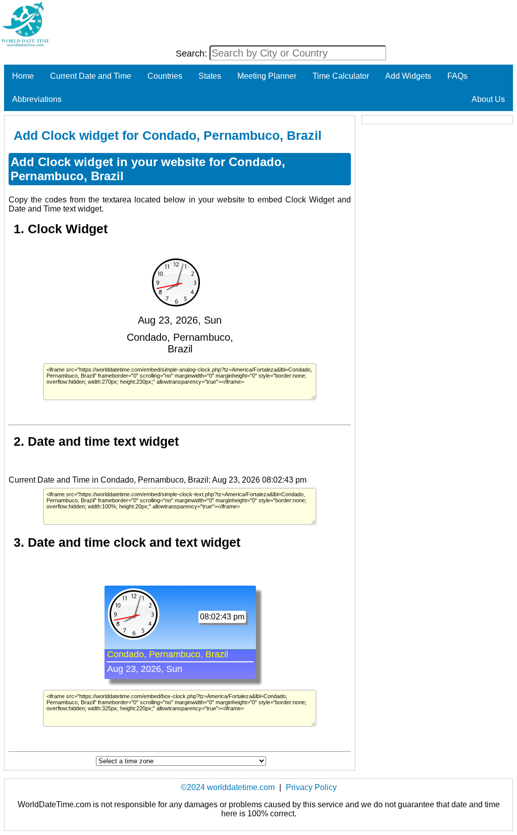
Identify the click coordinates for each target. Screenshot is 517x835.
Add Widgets (408, 76)
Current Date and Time (90, 76)
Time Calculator (341, 76)
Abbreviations (37, 99)
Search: (193, 53)
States (209, 76)
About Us (488, 99)
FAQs (457, 76)
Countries (164, 76)
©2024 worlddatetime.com (228, 787)
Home (23, 76)
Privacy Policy (311, 787)
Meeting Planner (266, 76)
